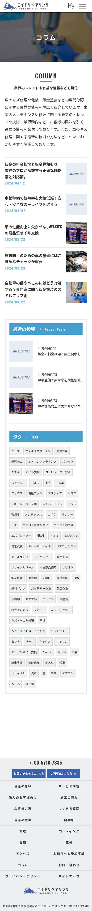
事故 (54, 673)
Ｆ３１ (54, 535)
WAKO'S (15, 514)
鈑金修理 (17, 578)
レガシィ (39, 610)
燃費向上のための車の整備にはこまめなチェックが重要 (33, 258)
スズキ (15, 472)
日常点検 (17, 546)
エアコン (68, 673)
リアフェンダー (66, 546)
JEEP (47, 483)
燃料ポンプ (18, 588)
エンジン (48, 599)
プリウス (17, 493)
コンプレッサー (61, 610)
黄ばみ (62, 652)
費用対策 (62, 557)
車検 (42, 620)
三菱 (14, 525)
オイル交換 (32, 472)
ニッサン (62, 641)
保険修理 (34, 662)
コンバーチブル (52, 504)
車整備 (63, 599)
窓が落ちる (71, 535)
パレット (68, 461)
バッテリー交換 (41, 588)
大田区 (46, 578)
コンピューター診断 (58, 472)
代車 (62, 662)
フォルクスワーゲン (38, 451)
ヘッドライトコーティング (28, 631)
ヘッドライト (59, 631)
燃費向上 (17, 461)
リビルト (68, 567)
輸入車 (49, 662)
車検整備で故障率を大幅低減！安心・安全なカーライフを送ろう (33, 201)
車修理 (32, 578)
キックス (45, 641)
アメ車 (60, 483)
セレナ (15, 641)
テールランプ (19, 557)
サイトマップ (69, 876)
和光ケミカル (19, 610)
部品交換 (62, 588)
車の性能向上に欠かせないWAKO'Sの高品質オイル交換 (33, 230)
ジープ (15, 451)
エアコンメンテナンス (42, 461)
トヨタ (72, 493)
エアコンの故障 (64, 525)
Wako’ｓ (47, 652)
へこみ (15, 684)
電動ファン (35, 493)
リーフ (29, 641)
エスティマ (55, 493)
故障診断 (62, 578)
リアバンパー (42, 557)
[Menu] (82, 6)
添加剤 (15, 599)
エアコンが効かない (35, 525)
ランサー (67, 514)
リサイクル (18, 673)
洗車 (34, 673)
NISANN (41, 535)
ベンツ (72, 504)
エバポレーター (21, 535)
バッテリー (18, 483)
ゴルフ (35, 483)
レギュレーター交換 (24, 504)
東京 (74, 652)
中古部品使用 (48, 567)
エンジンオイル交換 (24, 652)
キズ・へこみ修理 (22, 620)
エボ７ (52, 514)
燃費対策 (62, 451)
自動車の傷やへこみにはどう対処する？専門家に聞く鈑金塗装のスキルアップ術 (33, 289)
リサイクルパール (22, 567)
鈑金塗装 (17, 662)
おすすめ (31, 599)
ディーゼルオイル (39, 546)
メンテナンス (33, 514)
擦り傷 (29, 684)
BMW (76, 578)
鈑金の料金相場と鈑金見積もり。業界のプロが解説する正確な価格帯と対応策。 (33, 170)
